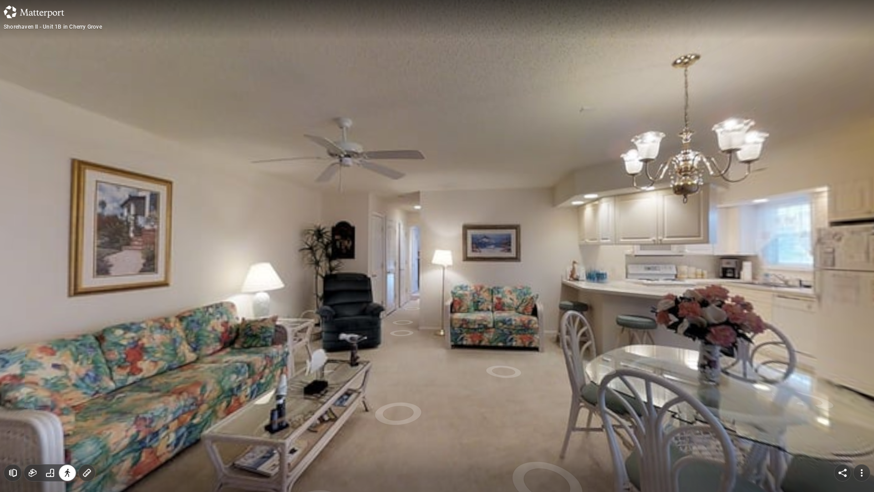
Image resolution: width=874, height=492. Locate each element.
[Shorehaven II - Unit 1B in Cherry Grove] (437, 246)
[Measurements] (87, 473)
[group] (50, 473)
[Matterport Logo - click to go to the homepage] (34, 12)
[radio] (32, 473)
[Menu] (861, 473)
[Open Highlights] (13, 473)
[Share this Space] (842, 473)
